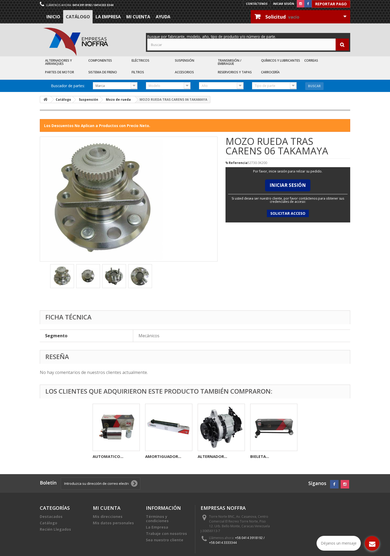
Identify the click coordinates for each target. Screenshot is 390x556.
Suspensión (184, 60)
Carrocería (270, 72)
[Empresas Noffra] (75, 41)
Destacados (51, 516)
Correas (311, 60)
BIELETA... (259, 456)
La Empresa (108, 17)
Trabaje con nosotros (166, 533)
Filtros (138, 72)
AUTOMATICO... (108, 456)
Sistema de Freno (102, 72)
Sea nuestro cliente (164, 539)
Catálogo (78, 17)
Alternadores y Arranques (58, 62)
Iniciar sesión (283, 4)
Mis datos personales (113, 522)
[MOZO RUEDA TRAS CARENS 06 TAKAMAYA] (62, 276)
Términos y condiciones (157, 518)
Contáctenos (256, 4)
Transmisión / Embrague (229, 62)
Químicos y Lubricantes (280, 60)
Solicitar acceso (287, 213)
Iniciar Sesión (288, 185)
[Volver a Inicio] (45, 99)
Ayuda (163, 17)
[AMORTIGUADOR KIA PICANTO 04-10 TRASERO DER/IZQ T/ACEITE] (168, 427)
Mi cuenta (138, 17)
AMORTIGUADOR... (163, 456)
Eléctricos (140, 60)
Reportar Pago (331, 3)
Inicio (53, 17)
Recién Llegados (55, 529)
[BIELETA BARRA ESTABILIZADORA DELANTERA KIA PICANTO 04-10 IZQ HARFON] (273, 427)
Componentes (100, 60)
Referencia (238, 163)
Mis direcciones (108, 516)
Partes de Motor (59, 72)
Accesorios (184, 72)
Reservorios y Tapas (235, 72)
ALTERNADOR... (212, 456)
